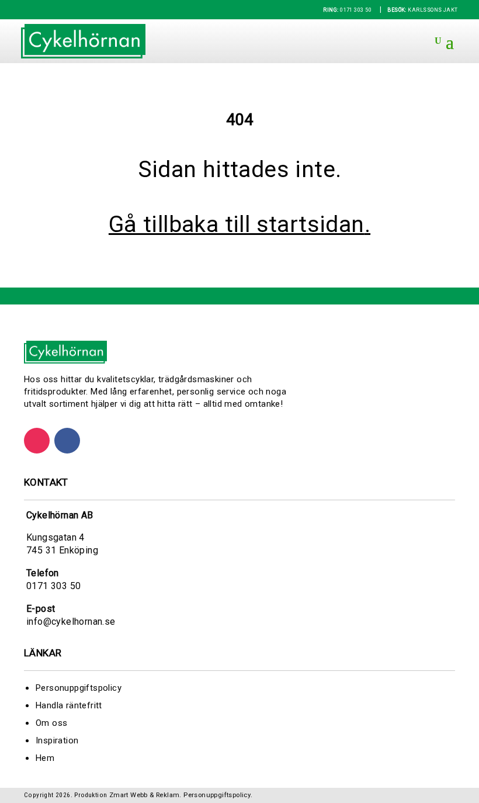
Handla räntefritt (69, 705)
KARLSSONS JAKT (422, 10)
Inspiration (57, 740)
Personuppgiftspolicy (79, 688)
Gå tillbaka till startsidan (237, 224)
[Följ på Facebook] (67, 441)
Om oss (51, 723)
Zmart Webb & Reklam (144, 795)
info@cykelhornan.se (71, 621)
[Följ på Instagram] (37, 441)
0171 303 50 (347, 10)
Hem (45, 758)
